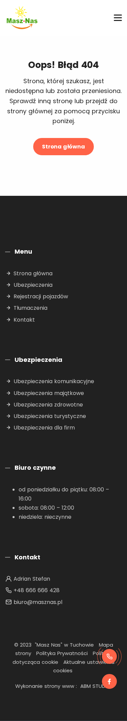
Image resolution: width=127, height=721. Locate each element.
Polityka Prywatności (62, 653)
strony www (59, 686)
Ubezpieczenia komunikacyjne (54, 381)
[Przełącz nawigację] (118, 18)
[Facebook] (109, 681)
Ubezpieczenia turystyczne (50, 416)
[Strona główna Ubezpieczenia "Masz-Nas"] (22, 17)
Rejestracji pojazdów (41, 296)
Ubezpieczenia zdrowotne (48, 405)
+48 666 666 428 (37, 590)
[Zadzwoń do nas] (109, 656)
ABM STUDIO (95, 686)
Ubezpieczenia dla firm (44, 428)
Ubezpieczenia (33, 285)
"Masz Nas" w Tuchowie (64, 644)
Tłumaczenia (30, 308)
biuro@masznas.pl (38, 602)
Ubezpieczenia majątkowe (49, 393)
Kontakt (24, 320)
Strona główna (63, 146)
